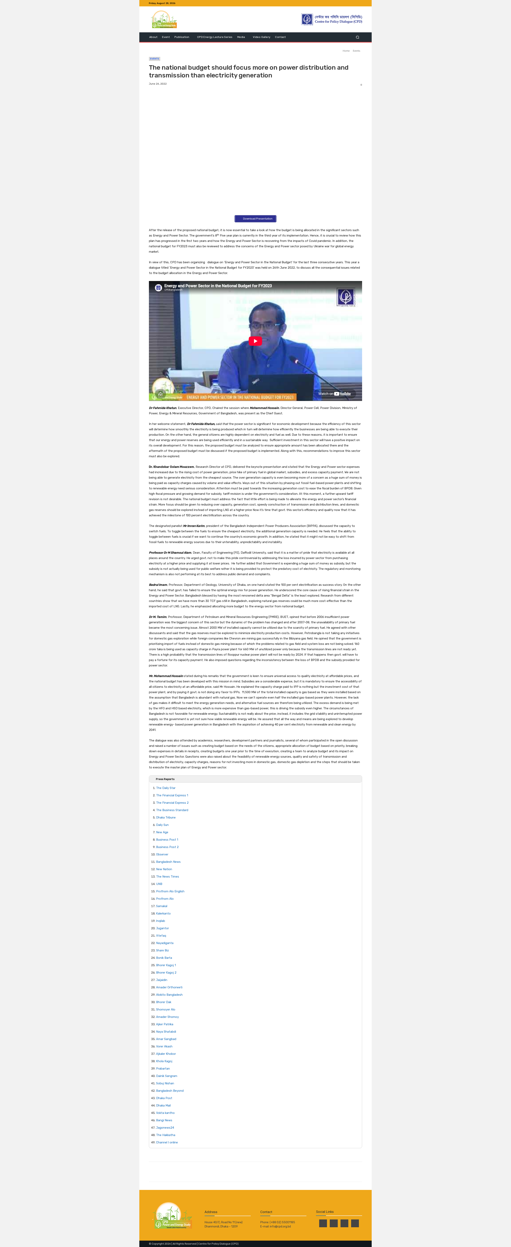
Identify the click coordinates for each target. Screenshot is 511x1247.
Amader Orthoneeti (169, 987)
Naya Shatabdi (166, 1031)
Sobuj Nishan (165, 1083)
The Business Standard (172, 810)
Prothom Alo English (170, 891)
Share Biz (162, 950)
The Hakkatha (165, 1135)
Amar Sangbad (166, 1039)
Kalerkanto (163, 913)
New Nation (164, 869)
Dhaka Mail (163, 1105)
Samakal (161, 906)
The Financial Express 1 (172, 795)
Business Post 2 (167, 847)
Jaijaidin (161, 980)
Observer (162, 854)
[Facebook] (345, 3)
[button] (357, 37)
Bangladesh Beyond (170, 1091)
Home (346, 50)
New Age (162, 832)
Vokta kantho (165, 1113)
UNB (159, 884)
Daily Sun (162, 825)
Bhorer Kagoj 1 (166, 965)
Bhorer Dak (163, 1002)
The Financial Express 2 (172, 803)
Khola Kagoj (164, 1061)
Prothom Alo (165, 899)
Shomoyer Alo (166, 1009)
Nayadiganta (164, 943)
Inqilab (160, 921)
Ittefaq (161, 935)
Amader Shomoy (167, 1017)
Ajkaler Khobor (166, 1054)
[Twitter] (350, 3)
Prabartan (163, 1068)
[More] (205, 1172)
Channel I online (167, 1142)
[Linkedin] (195, 1172)
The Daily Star (165, 788)
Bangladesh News (168, 862)
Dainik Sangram (166, 1076)
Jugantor (162, 928)
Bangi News (164, 1120)
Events (356, 50)
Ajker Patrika (164, 1024)
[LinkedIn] (355, 3)
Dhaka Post (164, 1098)
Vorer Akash (164, 1046)
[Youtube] (359, 3)
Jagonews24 (165, 1127)
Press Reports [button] (165, 779)
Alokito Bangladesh (169, 995)
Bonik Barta (164, 958)
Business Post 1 (167, 839)
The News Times (167, 876)
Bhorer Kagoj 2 (166, 972)
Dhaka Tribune (166, 817)
